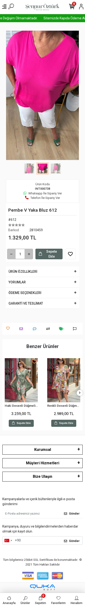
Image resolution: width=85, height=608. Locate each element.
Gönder (74, 513)
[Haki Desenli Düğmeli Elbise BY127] (21, 380)
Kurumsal (42, 449)
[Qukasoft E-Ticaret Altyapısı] (42, 587)
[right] (80, 393)
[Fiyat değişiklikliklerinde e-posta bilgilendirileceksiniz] (62, 329)
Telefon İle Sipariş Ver (45, 198)
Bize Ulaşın (42, 476)
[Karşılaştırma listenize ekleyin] (49, 329)
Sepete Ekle (51, 254)
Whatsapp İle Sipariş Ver (45, 193)
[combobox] (8, 541)
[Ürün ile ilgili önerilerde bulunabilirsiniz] (76, 329)
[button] (11, 95)
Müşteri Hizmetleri (42, 463)
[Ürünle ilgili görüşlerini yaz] (36, 329)
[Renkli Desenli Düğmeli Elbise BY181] (63, 380)
